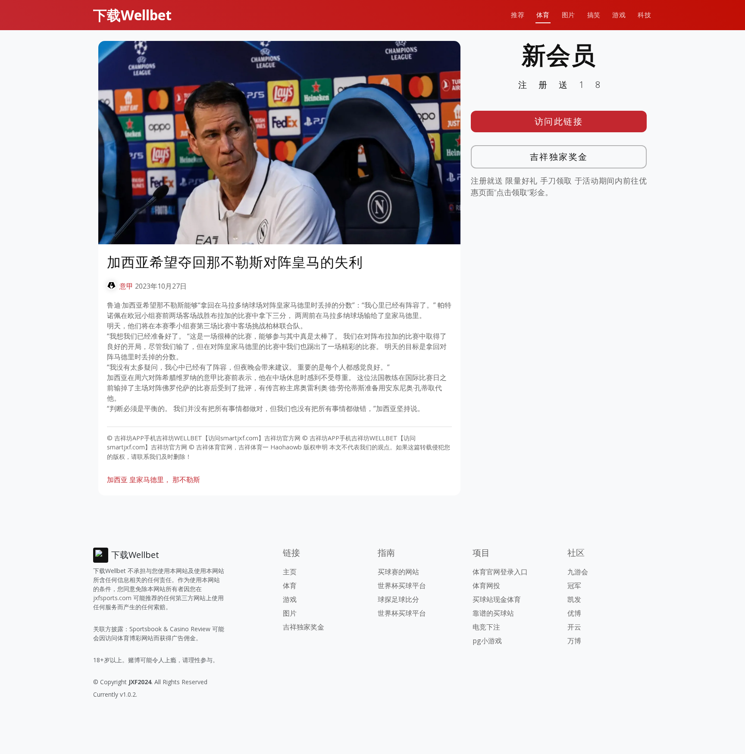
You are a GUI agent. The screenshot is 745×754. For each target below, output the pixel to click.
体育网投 (486, 585)
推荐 (517, 15)
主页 (290, 571)
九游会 (577, 571)
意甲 (126, 286)
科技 (644, 15)
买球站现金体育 (497, 599)
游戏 (619, 15)
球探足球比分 (398, 599)
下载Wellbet (132, 15)
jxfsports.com (112, 598)
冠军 (574, 585)
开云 (574, 627)
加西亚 (117, 479)
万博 (574, 640)
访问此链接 (559, 121)
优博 (574, 613)
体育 (543, 15)
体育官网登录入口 (500, 571)
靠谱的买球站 (493, 613)
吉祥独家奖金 (559, 156)
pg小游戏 (487, 640)
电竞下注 (486, 627)
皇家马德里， (150, 479)
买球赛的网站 (398, 571)
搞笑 (594, 15)
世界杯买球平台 (402, 585)
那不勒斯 (186, 479)
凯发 (574, 599)
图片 (568, 15)
